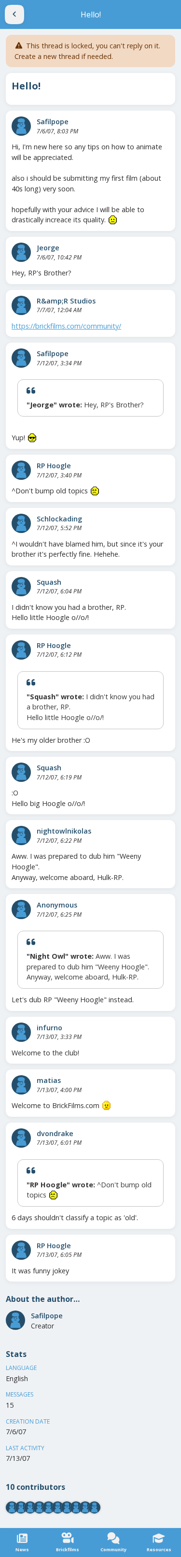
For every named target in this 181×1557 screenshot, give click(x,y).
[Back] (14, 14)
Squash (49, 582)
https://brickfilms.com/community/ (66, 326)
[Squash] (21, 586)
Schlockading (59, 518)
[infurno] (21, 1032)
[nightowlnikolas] (21, 835)
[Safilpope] (21, 126)
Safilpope (53, 121)
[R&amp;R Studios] (21, 305)
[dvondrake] (21, 1138)
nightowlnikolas (64, 831)
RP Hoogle (54, 465)
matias (49, 1080)
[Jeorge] (21, 252)
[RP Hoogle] (21, 470)
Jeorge (48, 247)
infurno (49, 1027)
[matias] (21, 1085)
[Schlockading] (21, 523)
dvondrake (55, 1133)
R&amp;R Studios (66, 300)
